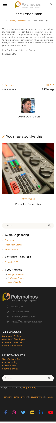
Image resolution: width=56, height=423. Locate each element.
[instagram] (14, 412)
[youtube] (50, 412)
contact (48, 396)
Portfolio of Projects (12, 336)
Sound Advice (11, 249)
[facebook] (5, 412)
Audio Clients (14, 282)
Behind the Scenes (12, 345)
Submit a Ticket (10, 368)
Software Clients (16, 278)
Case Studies (9, 365)
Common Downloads (13, 342)
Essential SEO (11, 262)
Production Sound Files (28, 204)
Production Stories (13, 244)
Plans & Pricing (9, 362)
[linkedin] (41, 412)
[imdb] (32, 412)
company (8, 396)
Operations (28, 199)
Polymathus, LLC (31, 387)
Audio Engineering (11, 331)
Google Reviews (16, 274)
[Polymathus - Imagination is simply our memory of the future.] (28, 4)
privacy (24, 396)
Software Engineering (13, 354)
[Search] (49, 226)
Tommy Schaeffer (17, 20)
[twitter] (23, 412)
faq (42, 396)
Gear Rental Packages (13, 339)
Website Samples (11, 359)
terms (16, 396)
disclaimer (34, 396)
